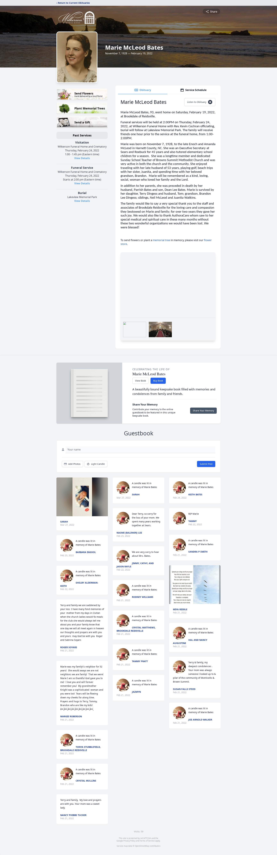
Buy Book (158, 380)
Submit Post (206, 463)
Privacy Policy (129, 840)
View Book (140, 380)
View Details (82, 158)
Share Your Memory (203, 410)
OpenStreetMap (142, 846)
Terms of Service (147, 840)
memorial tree (161, 240)
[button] (82, 496)
